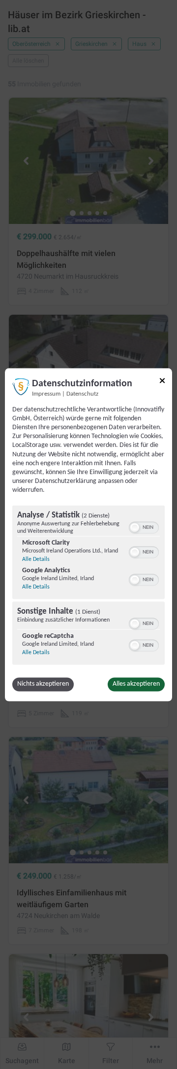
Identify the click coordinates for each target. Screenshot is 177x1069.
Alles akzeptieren (136, 684)
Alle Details (36, 559)
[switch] (144, 526)
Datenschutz (82, 394)
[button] (134, 527)
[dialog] (88, 534)
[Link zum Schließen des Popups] (162, 380)
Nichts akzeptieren (43, 684)
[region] (88, 586)
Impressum (46, 394)
